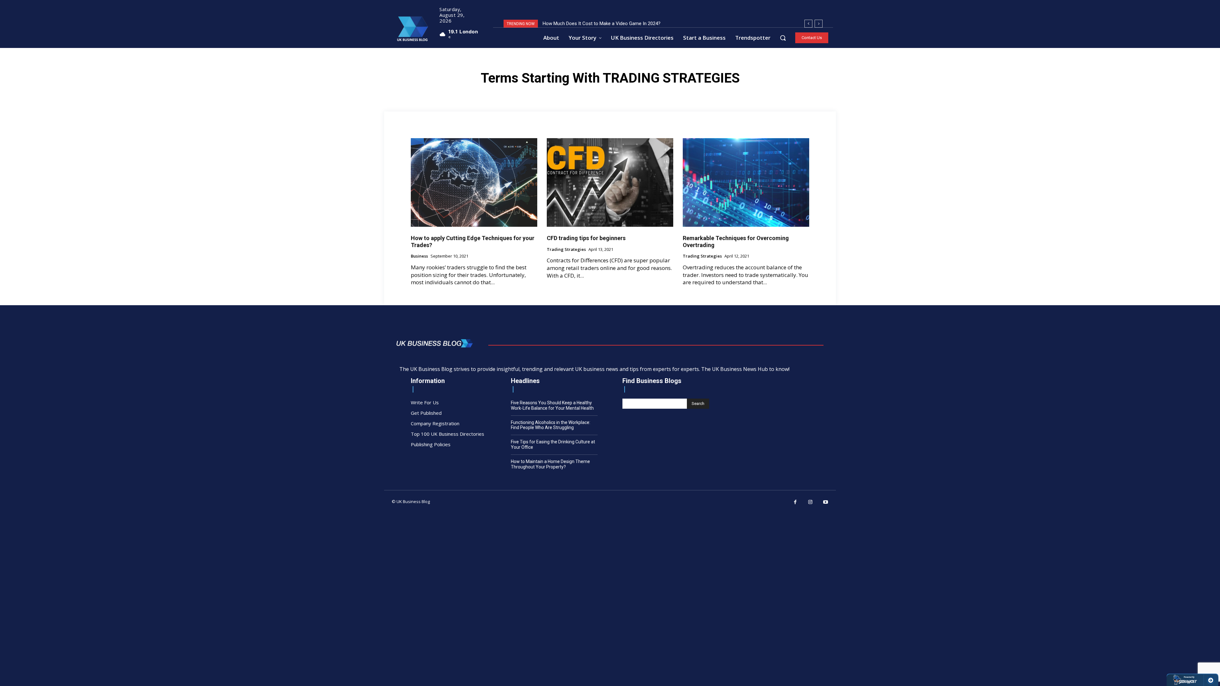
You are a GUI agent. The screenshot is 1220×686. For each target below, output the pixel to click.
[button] (782, 37)
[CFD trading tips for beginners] (610, 182)
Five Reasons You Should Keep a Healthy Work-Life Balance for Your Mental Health (552, 405)
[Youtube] (826, 502)
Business (419, 256)
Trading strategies (566, 249)
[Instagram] (810, 502)
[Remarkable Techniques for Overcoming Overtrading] (746, 182)
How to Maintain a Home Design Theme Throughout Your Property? (550, 464)
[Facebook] (796, 502)
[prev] (808, 24)
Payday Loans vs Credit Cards (574, 23)
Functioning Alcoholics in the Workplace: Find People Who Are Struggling (550, 425)
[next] (819, 24)
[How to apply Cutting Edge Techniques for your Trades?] (474, 182)
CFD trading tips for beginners (586, 238)
